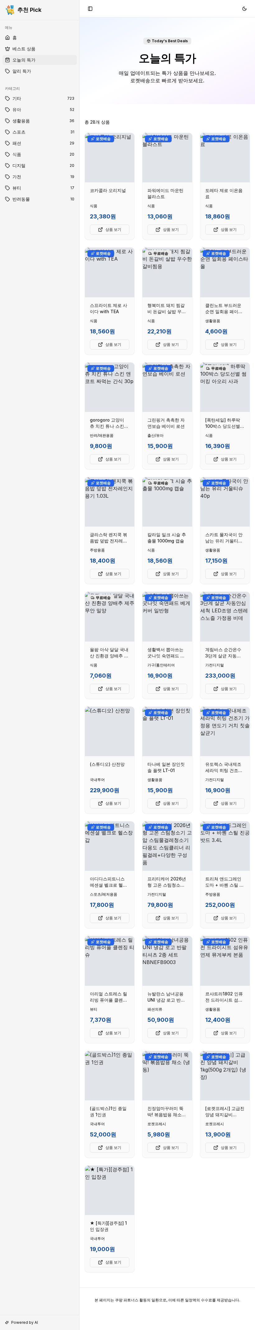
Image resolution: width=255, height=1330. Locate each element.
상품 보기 (113, 229)
